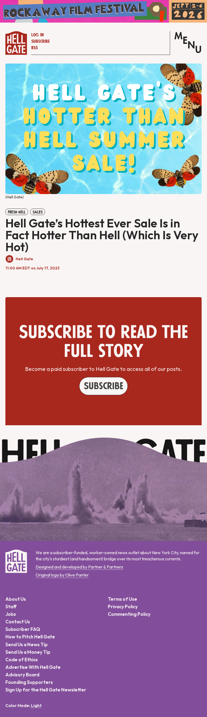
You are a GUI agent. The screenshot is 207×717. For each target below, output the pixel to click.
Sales (38, 212)
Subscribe (40, 41)
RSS (34, 48)
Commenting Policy (129, 614)
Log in (37, 35)
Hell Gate (24, 258)
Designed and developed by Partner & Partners (79, 567)
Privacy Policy (123, 606)
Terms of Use (122, 599)
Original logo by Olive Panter (62, 575)
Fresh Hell (17, 212)
